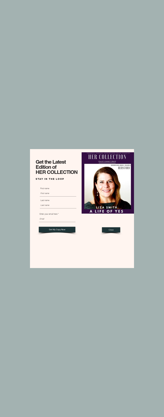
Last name (44, 200)
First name (44, 188)
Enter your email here (48, 214)
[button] (111, 229)
